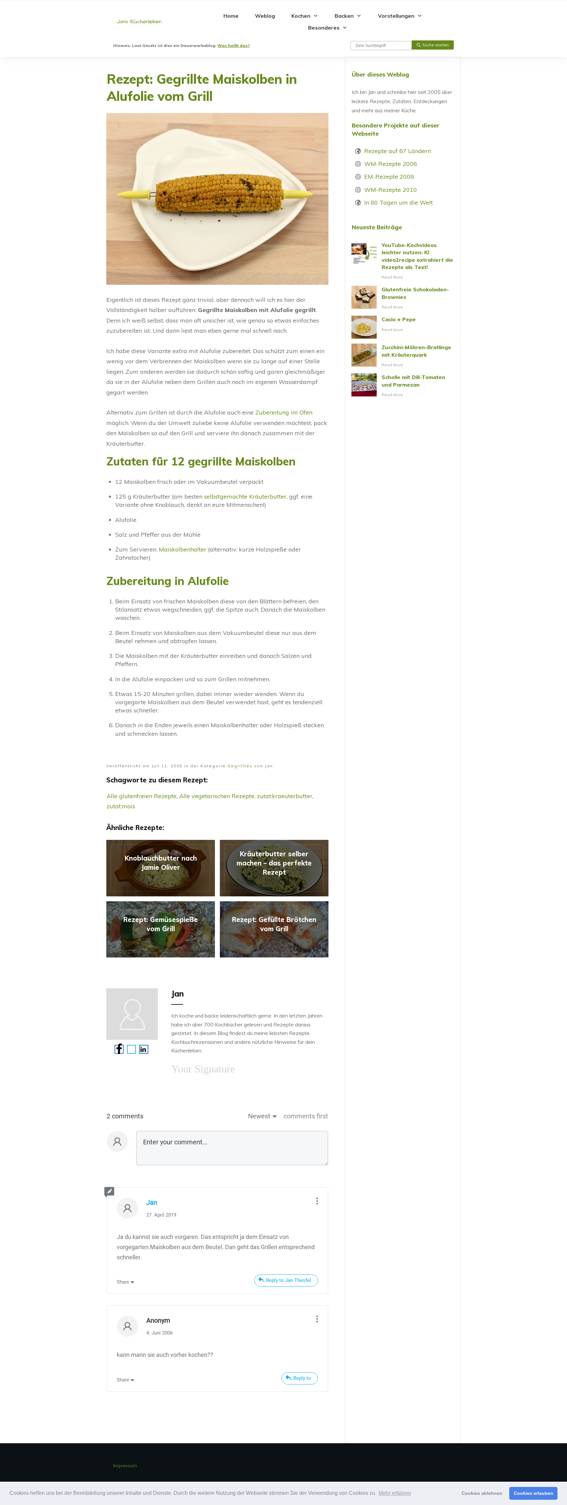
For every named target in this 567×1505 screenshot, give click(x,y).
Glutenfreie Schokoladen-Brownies (402, 298)
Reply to (302, 1378)
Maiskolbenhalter (182, 549)
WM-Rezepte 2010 (390, 189)
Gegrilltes (240, 765)
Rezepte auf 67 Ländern (397, 151)
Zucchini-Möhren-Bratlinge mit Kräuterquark (402, 356)
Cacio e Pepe (402, 327)
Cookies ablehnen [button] (482, 1493)
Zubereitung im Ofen (283, 412)
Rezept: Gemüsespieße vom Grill (160, 929)
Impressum (125, 1466)
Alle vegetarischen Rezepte (216, 796)
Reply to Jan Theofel (288, 1280)
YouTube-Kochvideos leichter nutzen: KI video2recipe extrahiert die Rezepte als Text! (402, 261)
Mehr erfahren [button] (395, 1493)
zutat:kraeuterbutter (284, 796)
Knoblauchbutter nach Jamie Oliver (160, 868)
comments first (306, 1116)
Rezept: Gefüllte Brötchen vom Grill (274, 929)
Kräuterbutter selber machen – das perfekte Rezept (274, 868)
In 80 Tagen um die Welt (398, 202)
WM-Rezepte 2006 (390, 164)
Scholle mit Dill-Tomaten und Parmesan (402, 385)
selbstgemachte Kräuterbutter (245, 496)
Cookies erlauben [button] (533, 1493)
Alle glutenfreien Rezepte (142, 796)
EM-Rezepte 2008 (389, 176)
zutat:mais (121, 806)
